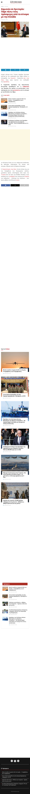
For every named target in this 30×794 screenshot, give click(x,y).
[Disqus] (15, 527)
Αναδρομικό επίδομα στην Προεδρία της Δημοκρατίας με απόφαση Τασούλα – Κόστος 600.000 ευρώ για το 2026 (18, 122)
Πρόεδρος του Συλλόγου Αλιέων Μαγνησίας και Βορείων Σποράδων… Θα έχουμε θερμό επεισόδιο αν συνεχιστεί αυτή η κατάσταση (17, 114)
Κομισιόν (13, 78)
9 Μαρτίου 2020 (4, 19)
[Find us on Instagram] (18, 761)
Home (2, 6)
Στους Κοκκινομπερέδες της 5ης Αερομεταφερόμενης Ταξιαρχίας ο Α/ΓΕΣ (18, 107)
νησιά (17, 180)
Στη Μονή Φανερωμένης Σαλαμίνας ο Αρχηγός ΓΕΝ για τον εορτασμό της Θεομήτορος (18, 611)
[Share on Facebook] (5, 70)
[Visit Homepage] (16, 2)
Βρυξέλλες (6, 82)
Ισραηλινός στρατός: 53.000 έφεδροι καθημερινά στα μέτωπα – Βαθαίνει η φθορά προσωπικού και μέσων (13, 502)
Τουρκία (3, 174)
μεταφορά (12, 176)
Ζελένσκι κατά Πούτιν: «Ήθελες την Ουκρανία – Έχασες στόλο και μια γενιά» (18, 604)
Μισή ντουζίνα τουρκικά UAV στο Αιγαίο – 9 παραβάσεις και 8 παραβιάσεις (17, 100)
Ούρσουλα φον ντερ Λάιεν (9, 169)
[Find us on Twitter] (15, 761)
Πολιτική (6, 6)
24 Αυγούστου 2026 (12, 103)
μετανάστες (16, 90)
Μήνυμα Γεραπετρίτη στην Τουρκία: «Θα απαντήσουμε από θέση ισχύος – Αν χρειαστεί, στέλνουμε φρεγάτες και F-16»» (14, 475)
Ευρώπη (27, 176)
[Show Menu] (1, 2)
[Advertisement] (15, 53)
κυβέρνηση (26, 86)
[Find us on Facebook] (12, 761)
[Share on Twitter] (15, 70)
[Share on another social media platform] (24, 70)
